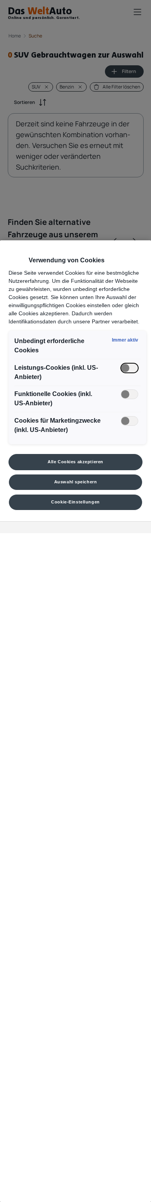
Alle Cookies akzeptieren (75, 461)
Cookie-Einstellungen (75, 502)
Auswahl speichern (75, 481)
